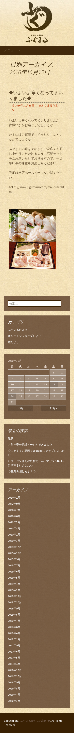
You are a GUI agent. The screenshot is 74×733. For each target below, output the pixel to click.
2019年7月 (14, 565)
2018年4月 (14, 633)
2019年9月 (14, 559)
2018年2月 (14, 639)
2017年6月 (14, 651)
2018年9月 (14, 608)
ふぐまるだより (17, 330)
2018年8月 (14, 614)
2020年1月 (14, 540)
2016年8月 (14, 688)
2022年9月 (14, 504)
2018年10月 (15, 602)
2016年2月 (14, 701)
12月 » (53, 408)
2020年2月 (14, 534)
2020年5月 (14, 522)
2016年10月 (15, 676)
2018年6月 (14, 627)
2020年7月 (14, 510)
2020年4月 (14, 528)
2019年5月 (14, 577)
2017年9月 (14, 645)
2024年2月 (14, 497)
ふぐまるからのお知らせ (35, 720)
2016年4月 (14, 694)
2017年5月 (14, 658)
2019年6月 (14, 571)
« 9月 (20, 408)
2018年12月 (15, 596)
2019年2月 (14, 590)
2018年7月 (14, 621)
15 (53, 384)
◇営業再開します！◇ (22, 471)
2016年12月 (15, 670)
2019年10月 (15, 553)
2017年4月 (14, 664)
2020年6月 (14, 516)
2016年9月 (14, 682)
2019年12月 (15, 547)
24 (12, 396)
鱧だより (13, 342)
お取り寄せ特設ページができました (30, 444)
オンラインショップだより (24, 336)
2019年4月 (14, 584)
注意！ (12, 438)
